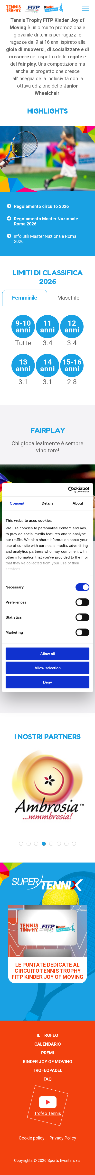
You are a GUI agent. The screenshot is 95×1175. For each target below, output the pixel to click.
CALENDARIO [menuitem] (47, 1044)
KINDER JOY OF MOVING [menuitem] (47, 1061)
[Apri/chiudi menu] (85, 8)
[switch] (82, 602)
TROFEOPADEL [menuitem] (47, 1070)
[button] (21, 844)
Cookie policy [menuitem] (32, 1137)
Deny (47, 682)
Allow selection (48, 668)
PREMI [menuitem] (47, 1052)
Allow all (47, 653)
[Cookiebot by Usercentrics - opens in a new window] (68, 490)
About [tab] (78, 503)
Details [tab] (48, 503)
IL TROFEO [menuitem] (47, 1035)
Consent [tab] (17, 503)
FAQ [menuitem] (48, 1079)
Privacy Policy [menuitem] (62, 1137)
